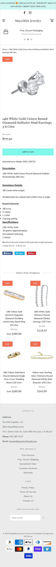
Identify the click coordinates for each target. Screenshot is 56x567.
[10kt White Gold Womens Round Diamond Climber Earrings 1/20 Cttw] (42, 295)
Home (4, 49)
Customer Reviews (28, 468)
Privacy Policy (28, 487)
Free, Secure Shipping (28, 459)
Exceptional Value (28, 463)
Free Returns (28, 455)
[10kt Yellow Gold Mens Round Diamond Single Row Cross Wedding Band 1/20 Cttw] (14, 356)
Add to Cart (28, 151)
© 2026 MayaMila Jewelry (13, 533)
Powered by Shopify (33, 533)
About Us (28, 496)
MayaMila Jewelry (28, 21)
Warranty (28, 472)
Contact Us (28, 500)
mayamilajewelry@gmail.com (23, 441)
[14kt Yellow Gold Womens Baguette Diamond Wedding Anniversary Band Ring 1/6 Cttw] (14, 295)
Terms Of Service (28, 492)
